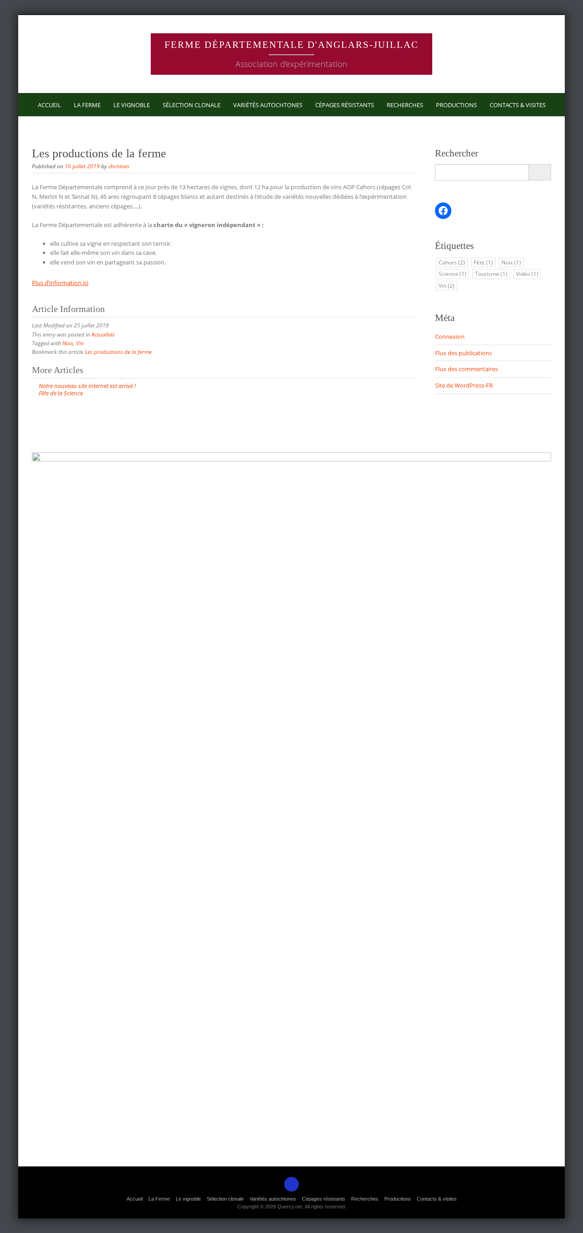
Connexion (450, 336)
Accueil (49, 105)
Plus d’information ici (60, 283)
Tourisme (491, 274)
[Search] (539, 172)
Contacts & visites (518, 105)
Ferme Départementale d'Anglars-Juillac (291, 44)
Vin (80, 343)
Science (452, 274)
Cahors (452, 262)
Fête (483, 262)
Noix (67, 343)
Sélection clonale (191, 105)
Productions (456, 105)
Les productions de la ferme (118, 352)
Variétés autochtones (267, 105)
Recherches (405, 105)
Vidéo (527, 274)
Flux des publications (463, 353)
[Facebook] (291, 1184)
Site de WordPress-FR (464, 385)
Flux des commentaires (466, 369)
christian (118, 166)
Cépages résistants (344, 105)
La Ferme (87, 105)
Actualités (103, 334)
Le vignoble (131, 105)
